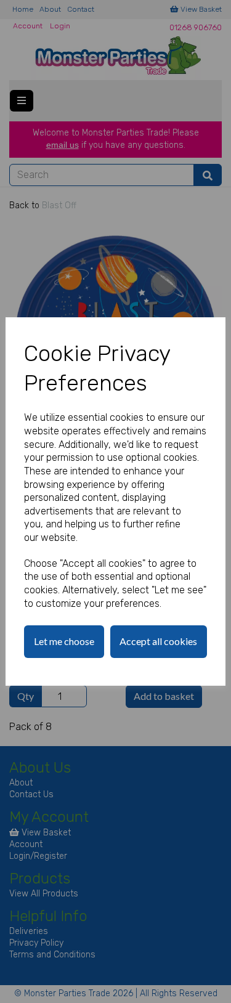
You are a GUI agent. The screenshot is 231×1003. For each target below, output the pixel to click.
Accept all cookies (158, 641)
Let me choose (64, 641)
